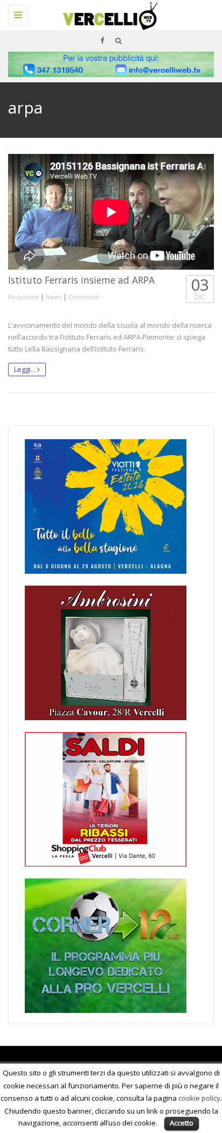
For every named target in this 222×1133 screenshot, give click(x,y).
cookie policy (199, 1098)
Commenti (83, 297)
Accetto (181, 1123)
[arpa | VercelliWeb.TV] (108, 13)
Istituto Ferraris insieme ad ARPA (81, 279)
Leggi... (25, 369)
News (53, 297)
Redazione (23, 297)
